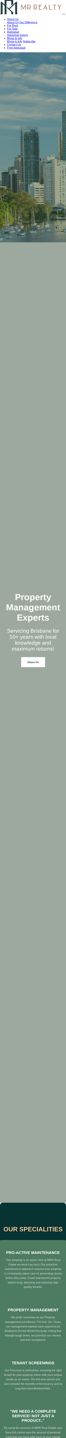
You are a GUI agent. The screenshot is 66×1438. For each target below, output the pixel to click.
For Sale (12, 28)
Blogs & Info (14, 41)
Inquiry (24, 35)
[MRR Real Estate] (31, 13)
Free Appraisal (16, 47)
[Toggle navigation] (63, 14)
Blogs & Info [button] (14, 38)
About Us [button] (13, 19)
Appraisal (13, 35)
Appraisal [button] (13, 31)
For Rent (12, 25)
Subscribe (29, 41)
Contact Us (14, 44)
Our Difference (28, 22)
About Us (13, 22)
